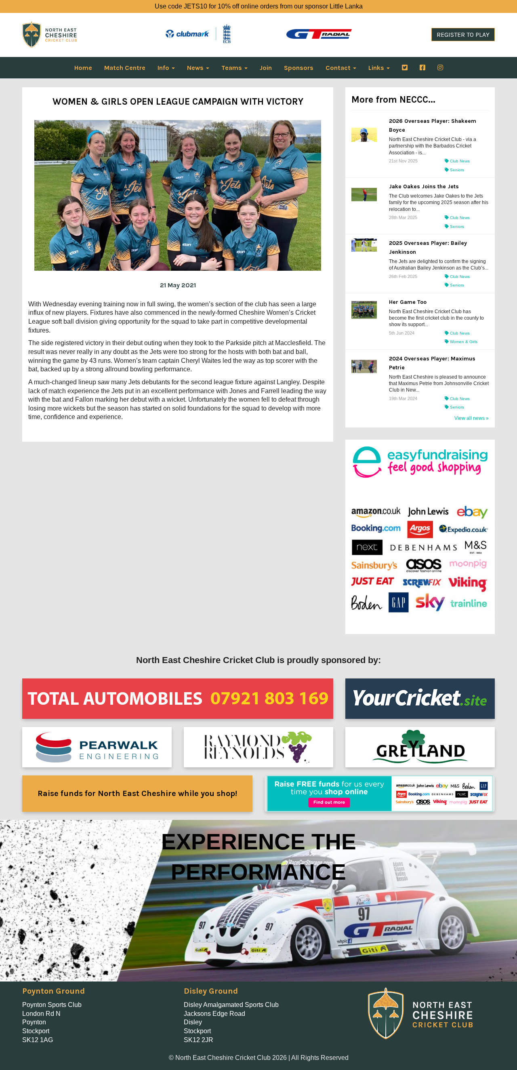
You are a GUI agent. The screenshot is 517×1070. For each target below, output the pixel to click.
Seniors (456, 170)
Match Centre (124, 68)
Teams (232, 68)
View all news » (471, 418)
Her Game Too (408, 302)
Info (164, 68)
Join (266, 68)
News (196, 68)
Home (83, 68)
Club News (459, 161)
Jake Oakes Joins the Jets (424, 186)
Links (377, 68)
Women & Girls (463, 341)
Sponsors (298, 68)
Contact (339, 68)
